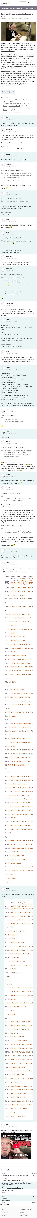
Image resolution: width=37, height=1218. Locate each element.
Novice (9, 1180)
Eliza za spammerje (8, 112)
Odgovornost (5, 1212)
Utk (7, 192)
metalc (8, 550)
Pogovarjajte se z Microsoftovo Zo (11, 106)
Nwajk (8, 442)
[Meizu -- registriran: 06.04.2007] (3, 155)
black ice (9, 269)
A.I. (3, 1197)
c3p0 (7, 351)
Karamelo (9, 257)
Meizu (8, 154)
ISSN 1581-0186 (24, 1215)
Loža (8, 1200)
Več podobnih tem (4, 1204)
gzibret (3, 1192)
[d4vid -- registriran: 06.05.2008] (3, 220)
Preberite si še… (5, 98)
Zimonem (9, 130)
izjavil (21, 170)
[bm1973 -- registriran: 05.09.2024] (3, 165)
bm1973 (8, 164)
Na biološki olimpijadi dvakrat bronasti (13, 103)
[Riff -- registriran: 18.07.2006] (3, 118)
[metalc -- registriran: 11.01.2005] (3, 551)
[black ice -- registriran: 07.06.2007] (3, 270)
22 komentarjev (6, 92)
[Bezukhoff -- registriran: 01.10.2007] (3, 304)
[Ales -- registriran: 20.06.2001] (3, 563)
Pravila (3, 1209)
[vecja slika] (18, 31)
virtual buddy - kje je (8, 1190)
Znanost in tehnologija (24, 18)
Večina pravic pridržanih (26, 1209)
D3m (7, 431)
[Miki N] (3, 233)
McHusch (4, 1178)
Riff (7, 117)
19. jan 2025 (10, 18)
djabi (7, 889)
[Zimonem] (3, 130)
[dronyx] (3, 320)
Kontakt (4, 1215)
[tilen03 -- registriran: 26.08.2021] (3, 488)
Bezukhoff (9, 303)
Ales (7, 562)
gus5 (7, 1125)
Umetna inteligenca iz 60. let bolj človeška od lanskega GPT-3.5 (16, 1183)
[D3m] (3, 432)
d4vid (8, 219)
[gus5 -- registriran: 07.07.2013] (3, 1126)
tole (27, 264)
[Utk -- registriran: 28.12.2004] (3, 193)
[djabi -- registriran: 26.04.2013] (3, 890)
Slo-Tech (3, 43)
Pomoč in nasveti (11, 1194)
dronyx (8, 319)
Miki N (8, 232)
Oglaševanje (23, 1212)
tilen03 (8, 487)
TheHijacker (5, 1198)
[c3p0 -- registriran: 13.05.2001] (3, 352)
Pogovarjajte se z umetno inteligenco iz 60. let (17, 15)
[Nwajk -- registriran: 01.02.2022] (3, 442)
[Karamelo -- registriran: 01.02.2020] (3, 257)
